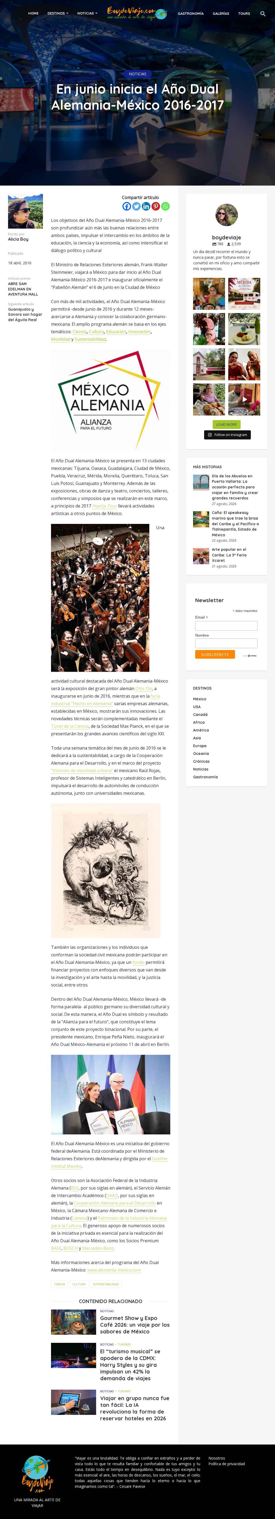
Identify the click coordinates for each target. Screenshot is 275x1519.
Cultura (96, 332)
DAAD (112, 1195)
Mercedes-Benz (98, 1248)
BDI (74, 1188)
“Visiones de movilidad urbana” (82, 770)
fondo (138, 962)
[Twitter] (136, 206)
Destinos (56, 13)
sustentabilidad (106, 1284)
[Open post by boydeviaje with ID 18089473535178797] (209, 364)
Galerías (221, 13)
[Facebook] (126, 206)
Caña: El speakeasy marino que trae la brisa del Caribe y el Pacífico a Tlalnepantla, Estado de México (235, 523)
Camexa (80, 1218)
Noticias (85, 13)
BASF (56, 1248)
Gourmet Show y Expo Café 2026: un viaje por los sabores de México (135, 1325)
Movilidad (60, 339)
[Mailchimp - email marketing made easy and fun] (250, 655)
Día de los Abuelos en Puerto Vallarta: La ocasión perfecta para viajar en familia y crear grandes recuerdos (235, 487)
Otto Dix (143, 688)
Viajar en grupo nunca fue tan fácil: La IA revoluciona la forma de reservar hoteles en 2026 (134, 1408)
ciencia (59, 1284)
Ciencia (80, 332)
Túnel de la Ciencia (70, 726)
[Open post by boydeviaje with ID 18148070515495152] (244, 294)
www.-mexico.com (114, 1270)
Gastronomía (191, 13)
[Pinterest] (155, 206)
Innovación (139, 332)
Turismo (124, 1344)
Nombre (202, 635)
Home (33, 13)
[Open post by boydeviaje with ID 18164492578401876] (244, 364)
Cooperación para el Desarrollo (115, 1203)
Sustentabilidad (90, 339)
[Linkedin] (146, 206)
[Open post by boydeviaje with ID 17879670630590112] (209, 329)
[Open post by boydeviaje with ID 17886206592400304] (244, 400)
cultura (79, 1284)
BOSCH (70, 1248)
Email (201, 617)
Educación (116, 332)
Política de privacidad (226, 1463)
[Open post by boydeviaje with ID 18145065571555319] (209, 294)
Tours (244, 13)
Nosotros (216, 1458)
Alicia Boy (18, 239)
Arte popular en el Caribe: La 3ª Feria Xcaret (229, 555)
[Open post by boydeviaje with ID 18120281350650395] (244, 329)
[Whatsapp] (165, 206)
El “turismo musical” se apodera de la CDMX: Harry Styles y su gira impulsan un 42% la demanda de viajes (130, 1365)
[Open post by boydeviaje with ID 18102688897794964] (209, 400)
